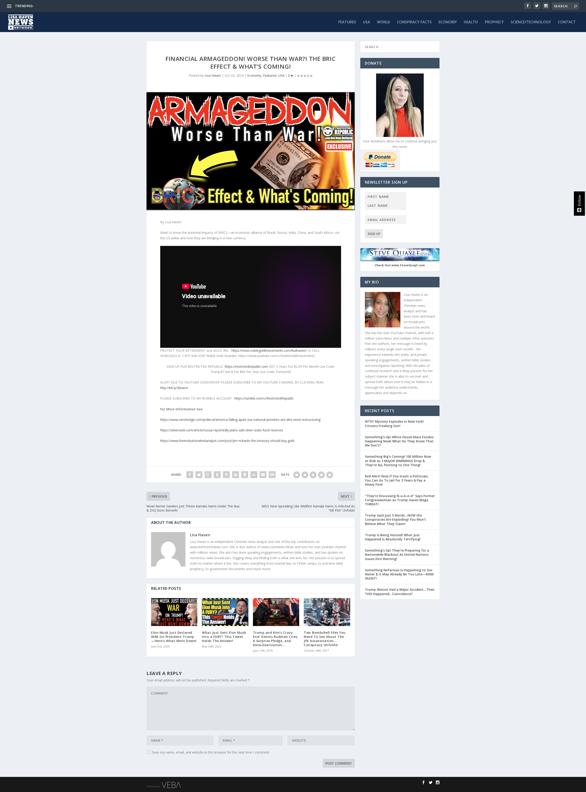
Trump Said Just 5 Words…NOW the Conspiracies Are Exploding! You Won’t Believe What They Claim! (395, 519)
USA (366, 22)
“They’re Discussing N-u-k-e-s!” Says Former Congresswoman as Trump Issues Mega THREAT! (400, 500)
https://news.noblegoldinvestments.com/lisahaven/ (269, 350)
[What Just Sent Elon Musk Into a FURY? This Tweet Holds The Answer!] (225, 612)
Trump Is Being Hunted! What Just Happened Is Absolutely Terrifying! (393, 537)
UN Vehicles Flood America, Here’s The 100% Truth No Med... (80, 6)
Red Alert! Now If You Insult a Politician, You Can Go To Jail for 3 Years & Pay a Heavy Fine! (397, 480)
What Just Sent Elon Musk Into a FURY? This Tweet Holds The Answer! (224, 636)
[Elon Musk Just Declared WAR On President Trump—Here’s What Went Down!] (174, 612)
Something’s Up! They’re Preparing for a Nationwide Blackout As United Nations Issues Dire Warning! (397, 554)
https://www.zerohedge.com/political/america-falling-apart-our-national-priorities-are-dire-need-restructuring (240, 419)
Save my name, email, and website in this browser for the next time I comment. (211, 752)
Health (471, 22)
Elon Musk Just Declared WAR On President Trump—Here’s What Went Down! (174, 636)
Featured (347, 22)
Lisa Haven (213, 75)
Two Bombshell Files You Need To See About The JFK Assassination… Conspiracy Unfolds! (325, 638)
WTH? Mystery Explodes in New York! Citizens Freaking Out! (394, 423)
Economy (448, 22)
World (383, 22)
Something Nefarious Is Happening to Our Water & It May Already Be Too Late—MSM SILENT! (399, 574)
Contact (567, 22)
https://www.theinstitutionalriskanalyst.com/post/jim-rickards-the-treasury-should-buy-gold (227, 440)
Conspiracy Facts (414, 22)
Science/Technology (531, 22)
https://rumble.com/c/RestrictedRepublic (264, 398)
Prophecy (494, 22)
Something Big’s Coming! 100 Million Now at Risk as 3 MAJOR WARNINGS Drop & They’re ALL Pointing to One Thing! (398, 460)
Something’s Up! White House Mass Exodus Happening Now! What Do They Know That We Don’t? (399, 441)
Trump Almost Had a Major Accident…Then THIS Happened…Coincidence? (399, 591)
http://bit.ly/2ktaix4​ (173, 388)
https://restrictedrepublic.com (246, 366)
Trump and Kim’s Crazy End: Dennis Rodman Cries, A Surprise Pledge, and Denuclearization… (275, 638)
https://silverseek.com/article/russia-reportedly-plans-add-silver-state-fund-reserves (221, 430)
